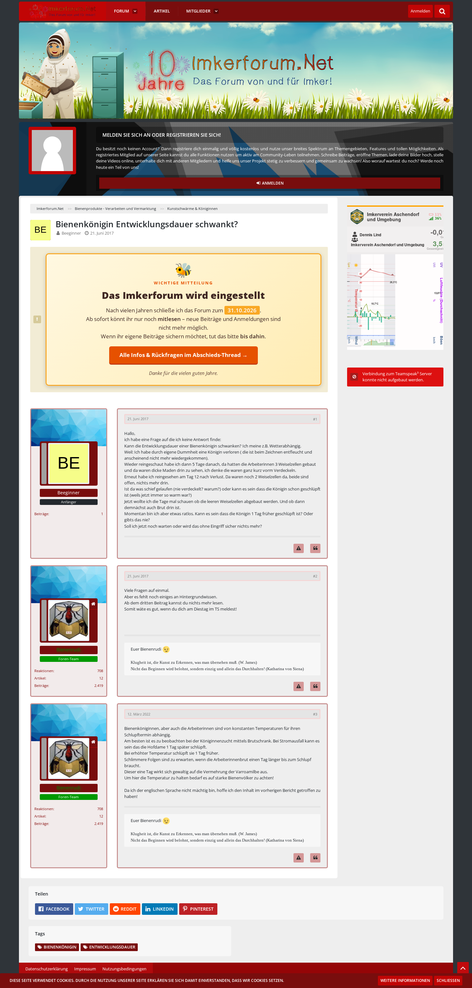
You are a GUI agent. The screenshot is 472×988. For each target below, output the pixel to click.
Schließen (448, 980)
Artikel (39, 678)
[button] (54, 909)
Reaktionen (43, 670)
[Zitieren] (315, 548)
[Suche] (442, 11)
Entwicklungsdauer (112, 947)
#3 (315, 714)
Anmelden (420, 11)
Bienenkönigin (60, 947)
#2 (315, 576)
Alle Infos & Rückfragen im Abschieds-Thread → (183, 355)
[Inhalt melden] (298, 548)
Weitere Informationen (405, 980)
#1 (315, 419)
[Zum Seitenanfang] (463, 968)
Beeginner (71, 233)
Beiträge (41, 513)
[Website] (93, 604)
